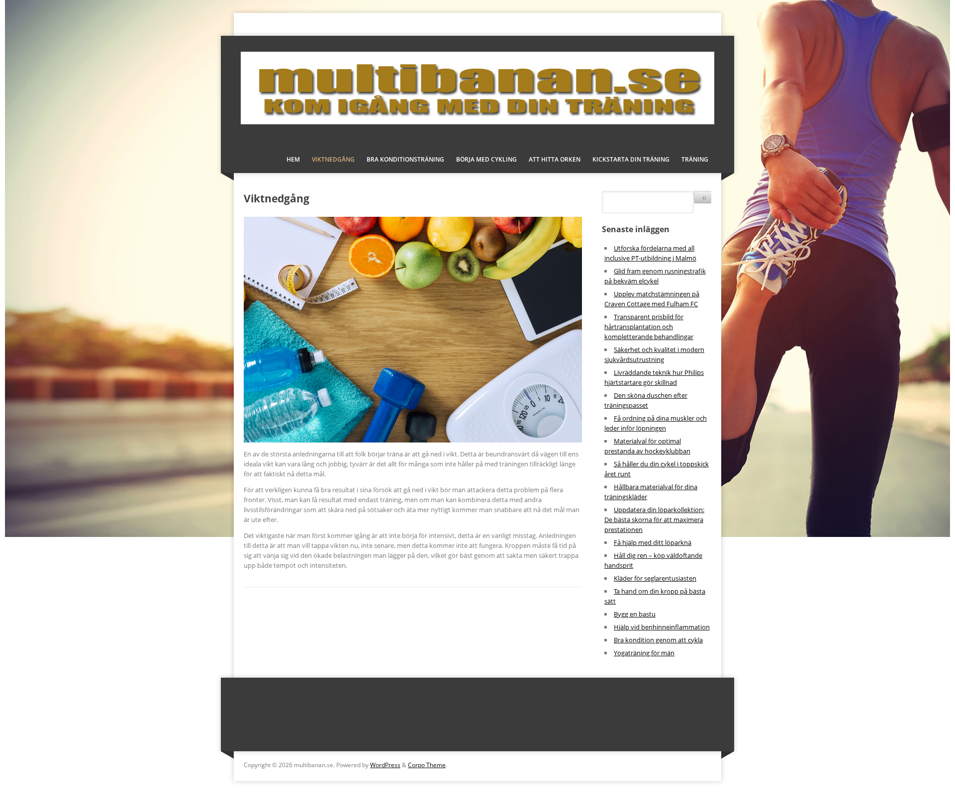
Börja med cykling (486, 159)
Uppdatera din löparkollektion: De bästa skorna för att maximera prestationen (654, 519)
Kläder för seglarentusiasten (655, 578)
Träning (694, 159)
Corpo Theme (427, 765)
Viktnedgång (333, 159)
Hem (293, 159)
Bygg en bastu (635, 614)
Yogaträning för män (644, 652)
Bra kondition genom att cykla (658, 639)
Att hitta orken (554, 159)
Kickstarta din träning (630, 159)
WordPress (385, 765)
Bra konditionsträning (405, 159)
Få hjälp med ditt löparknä (652, 542)
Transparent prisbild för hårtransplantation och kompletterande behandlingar (648, 326)
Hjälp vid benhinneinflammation (662, 626)
